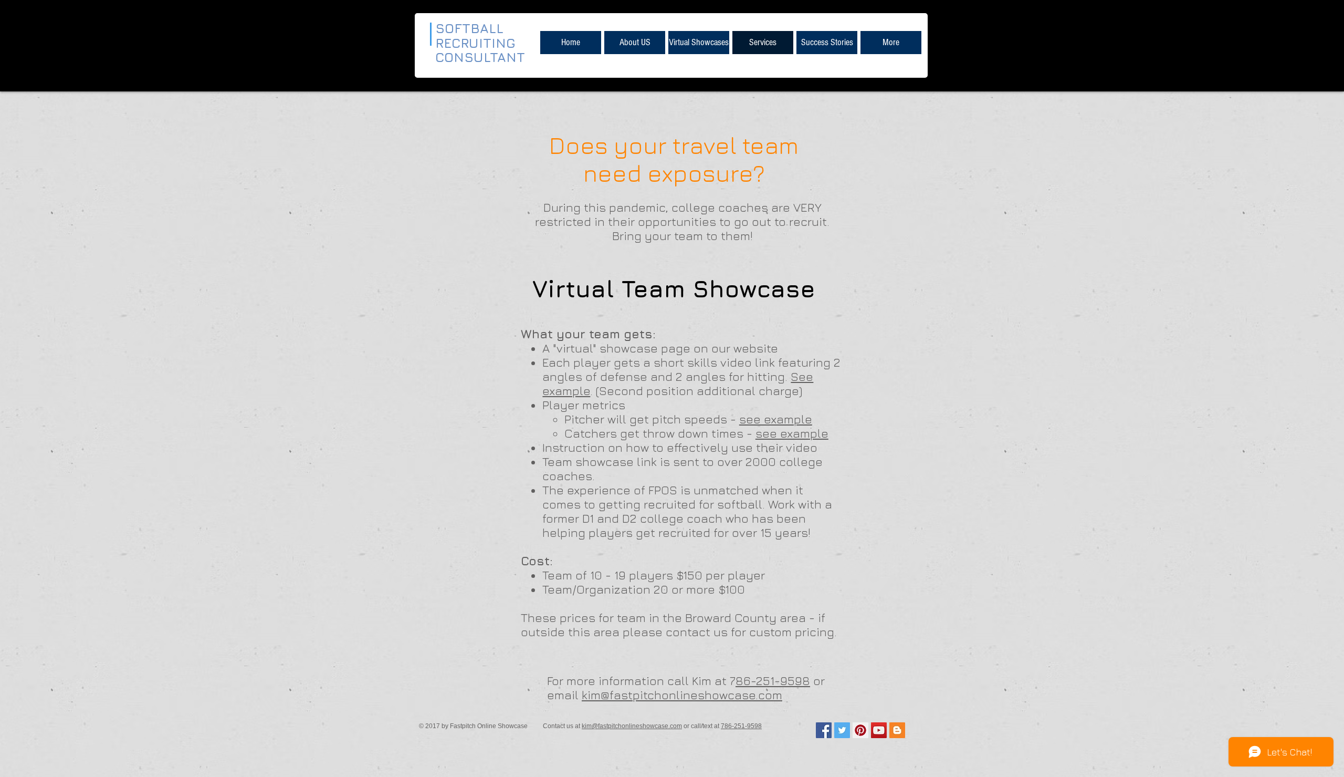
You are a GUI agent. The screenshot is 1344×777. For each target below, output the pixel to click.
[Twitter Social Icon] (842, 730)
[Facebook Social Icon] (824, 730)
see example (775, 419)
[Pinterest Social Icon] (860, 730)
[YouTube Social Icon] (879, 730)
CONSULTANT (480, 57)
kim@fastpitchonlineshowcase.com (682, 695)
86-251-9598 (773, 681)
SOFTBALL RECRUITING (477, 35)
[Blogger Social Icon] (897, 730)
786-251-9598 (741, 726)
